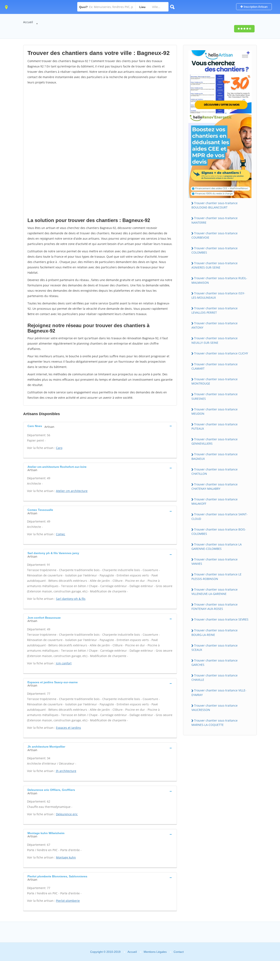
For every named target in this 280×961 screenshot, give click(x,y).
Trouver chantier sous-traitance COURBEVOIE (214, 235)
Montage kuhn (66, 857)
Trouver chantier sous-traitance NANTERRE (214, 220)
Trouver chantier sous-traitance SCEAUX (214, 647)
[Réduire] (256, 902)
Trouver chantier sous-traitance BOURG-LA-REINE (214, 632)
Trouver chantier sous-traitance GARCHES (214, 662)
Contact (179, 951)
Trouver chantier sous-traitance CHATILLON (214, 471)
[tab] (100, 426)
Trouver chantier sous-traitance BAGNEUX (214, 456)
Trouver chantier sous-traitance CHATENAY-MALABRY (214, 486)
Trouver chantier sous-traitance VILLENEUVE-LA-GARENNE (214, 592)
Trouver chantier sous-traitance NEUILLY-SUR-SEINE (214, 340)
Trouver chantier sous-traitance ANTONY (214, 325)
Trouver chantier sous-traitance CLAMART (214, 366)
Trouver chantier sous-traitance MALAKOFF (214, 501)
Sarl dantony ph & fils (70, 599)
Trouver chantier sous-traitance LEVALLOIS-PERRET (214, 310)
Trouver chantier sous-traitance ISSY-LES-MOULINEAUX (218, 295)
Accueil (28, 22)
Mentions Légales (155, 951)
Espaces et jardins (68, 728)
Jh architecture (66, 771)
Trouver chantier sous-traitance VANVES (214, 561)
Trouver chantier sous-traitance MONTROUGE (214, 381)
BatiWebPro (241, 939)
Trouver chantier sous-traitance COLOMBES (214, 250)
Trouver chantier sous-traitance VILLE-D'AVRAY (218, 692)
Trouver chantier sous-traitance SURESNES (214, 396)
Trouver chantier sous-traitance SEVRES (221, 619)
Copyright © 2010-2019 (105, 951)
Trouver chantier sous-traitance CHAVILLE (214, 677)
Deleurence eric (67, 814)
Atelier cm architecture (72, 491)
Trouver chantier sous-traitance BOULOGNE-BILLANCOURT (214, 205)
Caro (59, 448)
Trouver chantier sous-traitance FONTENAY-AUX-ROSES (214, 606)
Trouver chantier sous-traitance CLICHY (221, 353)
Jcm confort (64, 663)
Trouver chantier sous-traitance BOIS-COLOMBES (218, 531)
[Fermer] (263, 902)
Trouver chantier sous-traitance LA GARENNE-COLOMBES (216, 546)
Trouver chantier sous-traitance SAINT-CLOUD (219, 516)
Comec (60, 534)
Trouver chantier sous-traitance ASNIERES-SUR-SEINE (214, 265)
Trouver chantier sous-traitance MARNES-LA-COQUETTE (214, 722)
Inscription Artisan (255, 6)
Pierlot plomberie (68, 901)
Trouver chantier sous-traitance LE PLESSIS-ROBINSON (216, 576)
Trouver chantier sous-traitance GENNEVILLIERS (214, 441)
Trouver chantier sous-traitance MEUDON (214, 411)
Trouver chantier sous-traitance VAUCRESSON (214, 708)
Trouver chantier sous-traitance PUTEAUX (214, 426)
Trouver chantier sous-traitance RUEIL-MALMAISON (219, 280)
